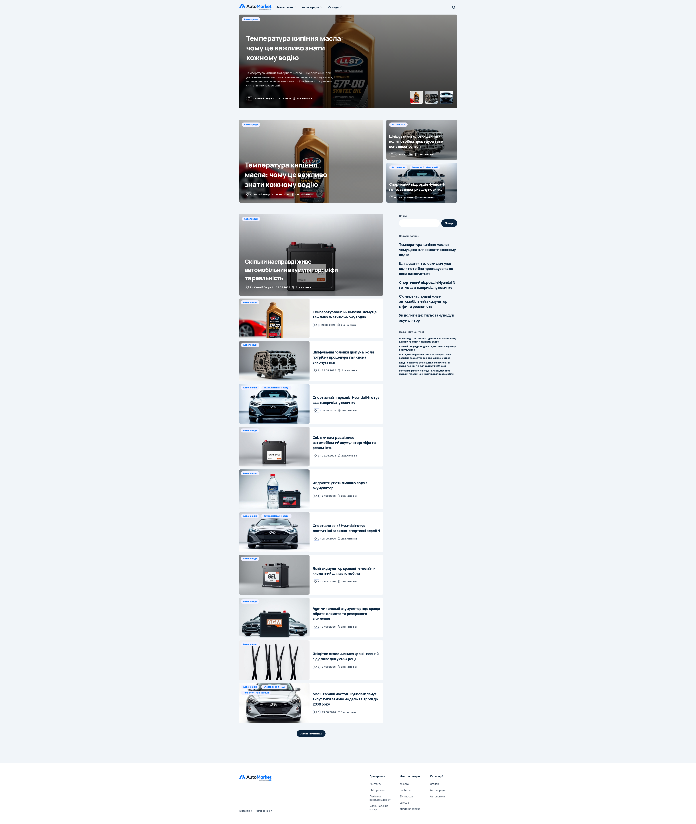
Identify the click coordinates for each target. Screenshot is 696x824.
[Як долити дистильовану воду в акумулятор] (274, 489)
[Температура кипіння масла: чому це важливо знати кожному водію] (311, 161)
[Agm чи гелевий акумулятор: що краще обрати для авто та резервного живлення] (274, 617)
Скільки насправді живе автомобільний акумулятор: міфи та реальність (424, 301)
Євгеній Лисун (407, 346)
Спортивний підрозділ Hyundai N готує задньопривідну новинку (427, 285)
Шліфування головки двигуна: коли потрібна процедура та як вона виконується (426, 268)
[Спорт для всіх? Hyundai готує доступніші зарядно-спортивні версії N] (274, 532)
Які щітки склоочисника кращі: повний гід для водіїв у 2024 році (424, 364)
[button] (453, 7)
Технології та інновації (424, 167)
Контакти (244, 810)
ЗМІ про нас (263, 810)
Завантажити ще (311, 733)
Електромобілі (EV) (274, 686)
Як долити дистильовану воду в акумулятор (426, 318)
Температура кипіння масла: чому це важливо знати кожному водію (427, 249)
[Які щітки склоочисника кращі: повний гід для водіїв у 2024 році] (274, 660)
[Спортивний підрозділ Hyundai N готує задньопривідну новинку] (421, 183)
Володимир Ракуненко (412, 370)
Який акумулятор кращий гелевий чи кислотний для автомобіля (426, 372)
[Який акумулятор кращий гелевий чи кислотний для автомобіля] (274, 575)
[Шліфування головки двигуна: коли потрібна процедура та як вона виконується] (348, 61)
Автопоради (251, 19)
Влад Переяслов (408, 362)
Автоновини (398, 167)
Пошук (403, 216)
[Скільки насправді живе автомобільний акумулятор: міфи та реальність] (311, 255)
